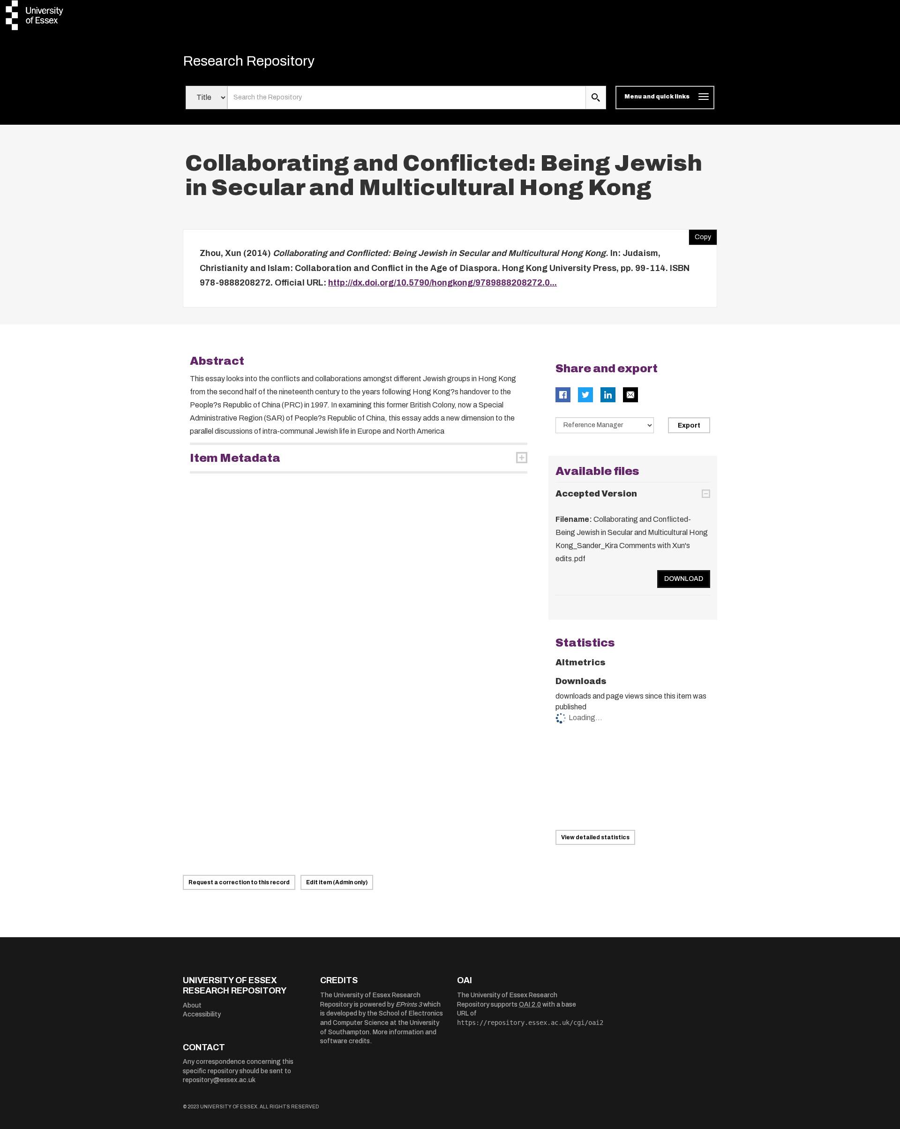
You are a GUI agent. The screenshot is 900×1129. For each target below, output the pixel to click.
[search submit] (595, 97)
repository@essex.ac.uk (219, 1080)
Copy (700, 235)
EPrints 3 (409, 1004)
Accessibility (202, 1014)
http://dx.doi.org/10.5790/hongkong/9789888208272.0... (442, 282)
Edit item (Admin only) (337, 882)
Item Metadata (235, 458)
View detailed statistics (595, 837)
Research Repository (249, 60)
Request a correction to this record (239, 882)
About (192, 1005)
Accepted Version (596, 493)
